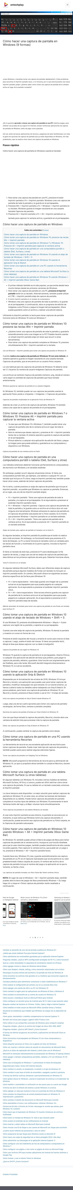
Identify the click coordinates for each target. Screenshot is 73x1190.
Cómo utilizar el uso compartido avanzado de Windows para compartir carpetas (33, 1023)
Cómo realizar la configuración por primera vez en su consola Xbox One (30, 985)
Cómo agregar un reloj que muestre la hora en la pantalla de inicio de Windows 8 (34, 1091)
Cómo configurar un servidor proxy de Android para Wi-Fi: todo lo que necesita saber (35, 1001)
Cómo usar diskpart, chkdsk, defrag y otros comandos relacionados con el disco (33, 969)
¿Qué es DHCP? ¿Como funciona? (16, 1161)
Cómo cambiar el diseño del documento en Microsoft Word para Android (30, 1100)
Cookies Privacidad (10, 1174)
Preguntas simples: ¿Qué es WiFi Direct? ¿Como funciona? (25, 1029)
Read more (24, 923)
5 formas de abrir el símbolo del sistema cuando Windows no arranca (29, 1088)
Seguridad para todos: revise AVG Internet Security (22, 1066)
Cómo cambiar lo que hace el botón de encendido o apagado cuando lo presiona (34, 1072)
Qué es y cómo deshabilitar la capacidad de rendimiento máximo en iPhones (32, 963)
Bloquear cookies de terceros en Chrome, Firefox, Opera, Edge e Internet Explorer (34, 1004)
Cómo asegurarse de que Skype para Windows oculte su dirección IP (29, 1134)
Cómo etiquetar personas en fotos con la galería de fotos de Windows (29, 1044)
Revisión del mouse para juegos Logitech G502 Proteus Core (26, 1020)
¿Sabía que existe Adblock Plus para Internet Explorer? (24, 953)
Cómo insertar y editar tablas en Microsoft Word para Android (26, 1124)
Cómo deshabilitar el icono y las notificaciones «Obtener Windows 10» (29, 1103)
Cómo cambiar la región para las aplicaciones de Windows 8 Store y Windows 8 (33, 991)
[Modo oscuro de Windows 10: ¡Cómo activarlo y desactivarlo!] (36, 910)
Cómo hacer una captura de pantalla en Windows (26, 234)
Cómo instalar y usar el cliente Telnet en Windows (22, 1158)
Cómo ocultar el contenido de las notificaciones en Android (25, 1121)
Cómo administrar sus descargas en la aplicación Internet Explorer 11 (29, 1140)
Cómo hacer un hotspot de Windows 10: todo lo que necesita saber (28, 1118)
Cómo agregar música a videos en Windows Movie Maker (25, 966)
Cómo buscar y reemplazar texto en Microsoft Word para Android (28, 998)
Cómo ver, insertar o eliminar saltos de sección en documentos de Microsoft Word (34, 1047)
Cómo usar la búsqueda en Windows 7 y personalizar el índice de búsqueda (32, 1063)
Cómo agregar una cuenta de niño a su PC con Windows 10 (25, 988)
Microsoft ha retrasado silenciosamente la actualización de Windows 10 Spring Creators (36, 1054)
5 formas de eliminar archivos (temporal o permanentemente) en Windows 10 (32, 1076)
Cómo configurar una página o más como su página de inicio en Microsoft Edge (33, 1149)
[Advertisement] (36, 63)
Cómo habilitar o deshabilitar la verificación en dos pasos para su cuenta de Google (35, 1084)
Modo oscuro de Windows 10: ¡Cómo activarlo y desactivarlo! (34, 899)
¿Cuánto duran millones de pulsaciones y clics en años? (24, 1131)
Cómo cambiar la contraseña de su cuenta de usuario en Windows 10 (29, 995)
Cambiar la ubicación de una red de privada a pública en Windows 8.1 (29, 950)
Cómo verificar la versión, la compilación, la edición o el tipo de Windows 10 (32, 1069)
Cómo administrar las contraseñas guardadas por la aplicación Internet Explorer (33, 956)
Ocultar (45, 230)
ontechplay (17, 4)
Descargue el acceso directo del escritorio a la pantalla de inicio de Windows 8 (33, 973)
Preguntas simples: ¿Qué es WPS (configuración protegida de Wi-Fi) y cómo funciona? (36, 960)
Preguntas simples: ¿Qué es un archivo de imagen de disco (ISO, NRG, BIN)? (32, 1026)
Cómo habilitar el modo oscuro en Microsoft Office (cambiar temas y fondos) (32, 1008)
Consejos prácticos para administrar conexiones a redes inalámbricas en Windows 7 (35, 982)
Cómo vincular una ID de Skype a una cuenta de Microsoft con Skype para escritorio (35, 1127)
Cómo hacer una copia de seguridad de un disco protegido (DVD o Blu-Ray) (32, 1137)
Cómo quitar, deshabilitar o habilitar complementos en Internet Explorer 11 (31, 1016)
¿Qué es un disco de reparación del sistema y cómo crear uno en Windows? (32, 1050)
